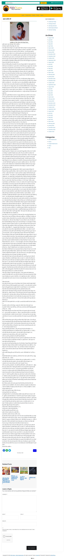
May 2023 (50, 117)
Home (23, 15)
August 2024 (51, 86)
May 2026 (50, 43)
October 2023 (51, 107)
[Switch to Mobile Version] (32, 558)
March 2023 (51, 121)
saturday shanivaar (52, 25)
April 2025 (50, 70)
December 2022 (51, 127)
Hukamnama (28, 15)
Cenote (37, 555)
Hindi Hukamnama (52, 139)
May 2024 (50, 92)
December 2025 (51, 54)
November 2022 (51, 129)
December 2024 (51, 78)
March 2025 (51, 72)
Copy (35, 450)
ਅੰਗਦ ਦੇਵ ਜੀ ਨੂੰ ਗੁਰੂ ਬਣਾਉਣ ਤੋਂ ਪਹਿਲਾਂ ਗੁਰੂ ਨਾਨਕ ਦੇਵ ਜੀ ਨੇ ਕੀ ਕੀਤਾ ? (6, 481)
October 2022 (51, 131)
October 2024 (51, 82)
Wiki (49, 147)
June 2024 (50, 90)
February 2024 (51, 99)
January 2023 (51, 125)
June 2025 (50, 66)
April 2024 (50, 94)
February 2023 (51, 123)
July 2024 (50, 88)
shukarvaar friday (52, 21)
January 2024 (51, 101)
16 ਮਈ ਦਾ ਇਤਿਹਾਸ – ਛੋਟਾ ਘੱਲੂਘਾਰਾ (23, 478)
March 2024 (51, 97)
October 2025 (51, 58)
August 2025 (51, 62)
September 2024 (51, 84)
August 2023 (51, 111)
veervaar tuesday (52, 29)
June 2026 (50, 41)
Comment (4, 494)
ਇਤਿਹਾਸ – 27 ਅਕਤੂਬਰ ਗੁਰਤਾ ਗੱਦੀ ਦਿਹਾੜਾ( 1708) (14, 478)
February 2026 (51, 50)
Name (4, 514)
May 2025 (50, 68)
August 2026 (51, 37)
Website (4, 521)
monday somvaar (52, 23)
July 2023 (50, 113)
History (33, 15)
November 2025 (51, 56)
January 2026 (51, 52)
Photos (37, 15)
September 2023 (51, 109)
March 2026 (51, 48)
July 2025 (50, 64)
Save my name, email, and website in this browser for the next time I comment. (18, 530)
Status (42, 15)
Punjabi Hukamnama (52, 143)
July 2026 (50, 39)
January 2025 (51, 76)
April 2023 (50, 119)
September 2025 (51, 60)
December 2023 (51, 103)
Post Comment (31, 548)
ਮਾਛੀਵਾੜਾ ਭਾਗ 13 (32, 478)
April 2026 (50, 46)
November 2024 (51, 80)
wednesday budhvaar (53, 27)
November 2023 (51, 105)
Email (22, 514)
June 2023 (50, 115)
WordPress (53, 555)
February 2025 (51, 74)
